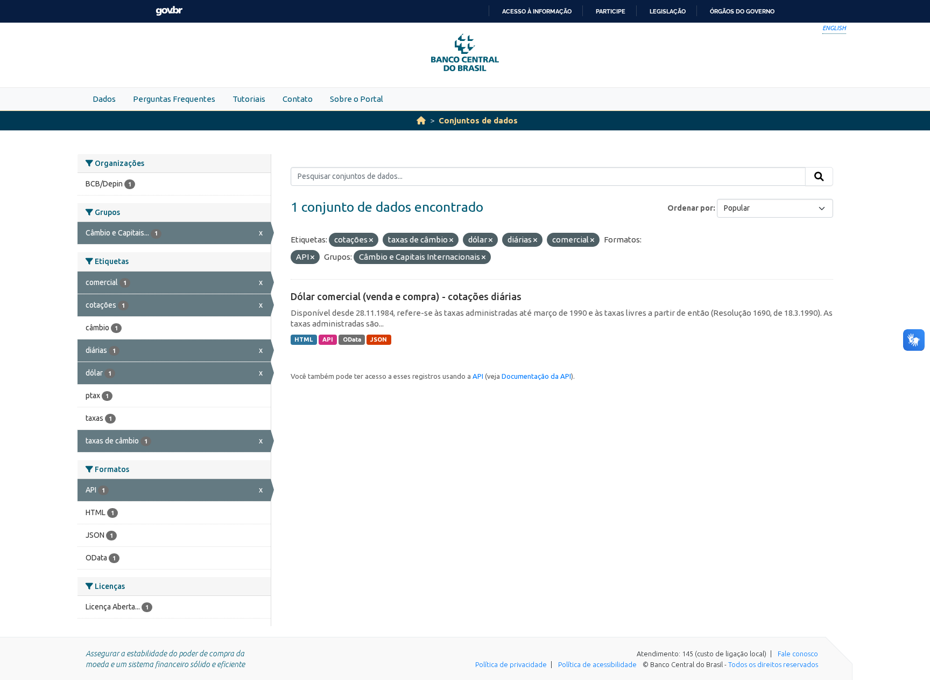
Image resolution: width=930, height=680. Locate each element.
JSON (378, 339)
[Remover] (371, 240)
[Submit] (819, 176)
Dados (104, 98)
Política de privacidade (511, 664)
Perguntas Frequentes (174, 98)
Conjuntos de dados (478, 120)
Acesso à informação (537, 11)
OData (352, 339)
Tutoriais (248, 98)
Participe (610, 11)
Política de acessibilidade (597, 664)
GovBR (169, 11)
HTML (303, 339)
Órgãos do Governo (742, 11)
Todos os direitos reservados (773, 664)
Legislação (668, 11)
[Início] (421, 120)
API (327, 339)
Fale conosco (798, 653)
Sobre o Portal (356, 98)
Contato (298, 98)
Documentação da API (536, 376)
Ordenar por (690, 208)
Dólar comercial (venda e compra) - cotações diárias (406, 296)
